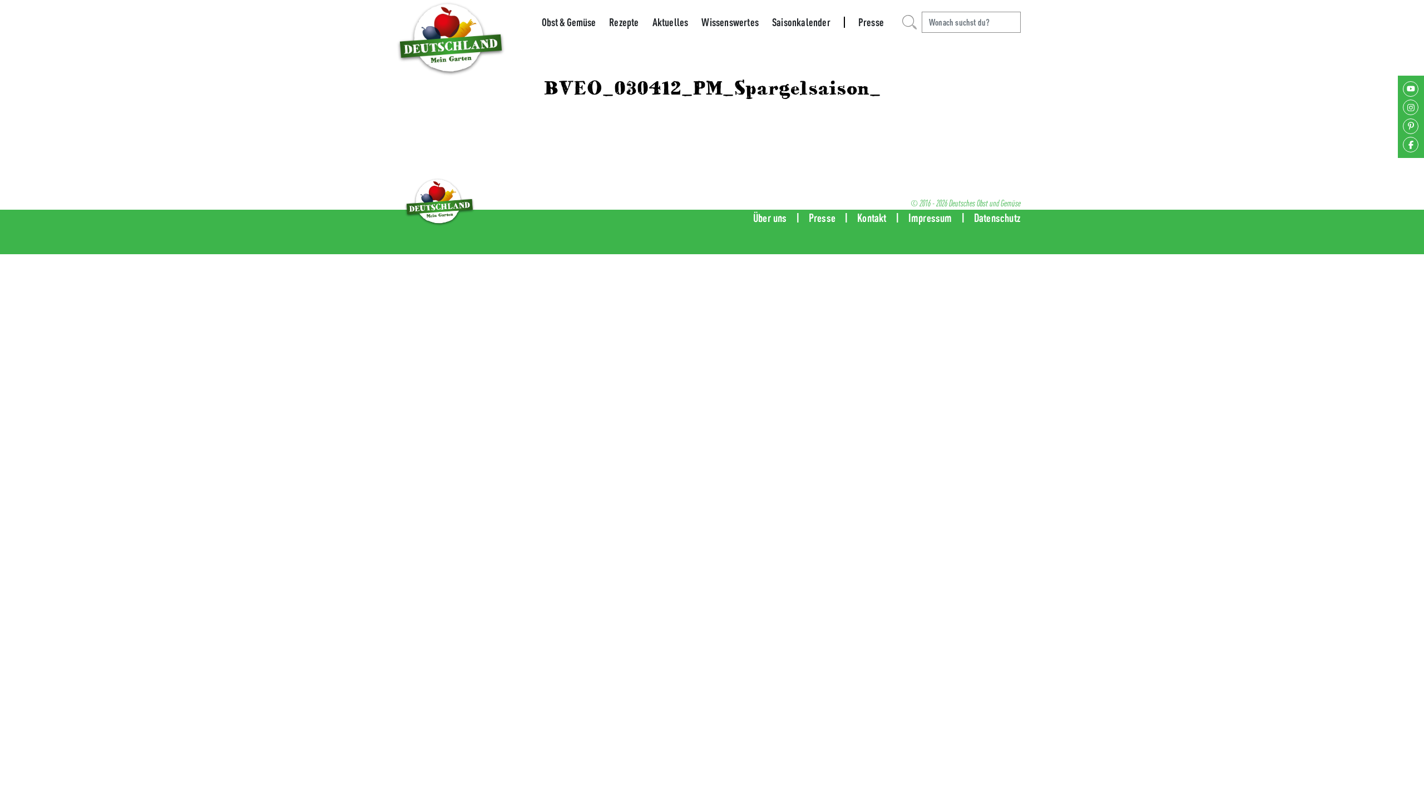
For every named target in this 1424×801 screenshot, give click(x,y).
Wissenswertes (730, 22)
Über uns (770, 217)
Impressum (930, 217)
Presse (871, 22)
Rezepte (624, 22)
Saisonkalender (801, 22)
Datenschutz (997, 217)
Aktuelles (670, 22)
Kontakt (871, 217)
